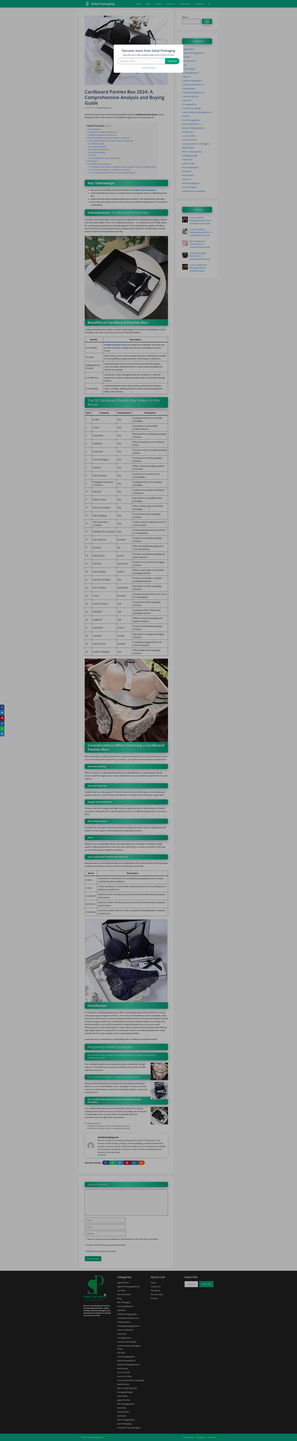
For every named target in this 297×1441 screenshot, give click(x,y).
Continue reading (148, 68)
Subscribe (172, 61)
